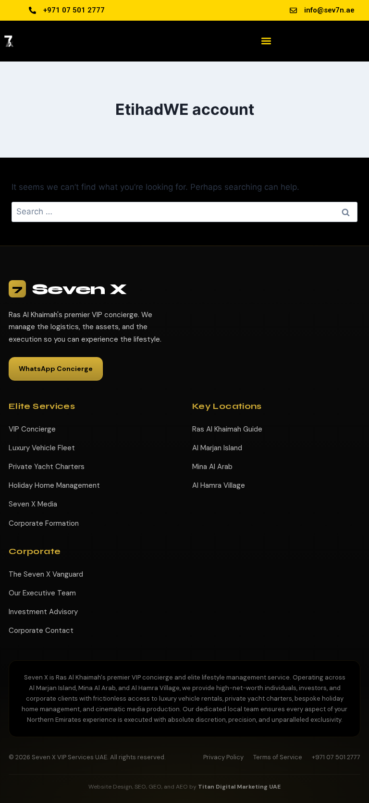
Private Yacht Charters (47, 466)
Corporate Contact (41, 630)
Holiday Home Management (54, 485)
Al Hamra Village (218, 485)
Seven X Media (33, 504)
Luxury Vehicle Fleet (42, 448)
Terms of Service (277, 757)
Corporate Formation (44, 523)
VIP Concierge (32, 429)
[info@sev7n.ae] (293, 10)
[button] (266, 41)
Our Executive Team (42, 593)
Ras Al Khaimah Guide (227, 429)
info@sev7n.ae (329, 10)
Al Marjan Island (217, 448)
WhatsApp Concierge (56, 368)
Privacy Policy (223, 757)
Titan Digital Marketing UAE (239, 787)
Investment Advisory (43, 612)
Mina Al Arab (212, 466)
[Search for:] (184, 211)
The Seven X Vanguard (46, 574)
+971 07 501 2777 (336, 757)
